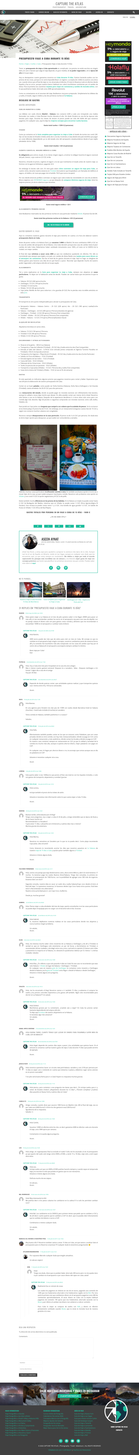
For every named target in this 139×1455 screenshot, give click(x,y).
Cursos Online (44, 12)
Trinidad (53, 171)
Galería (88, 12)
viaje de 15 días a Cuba (44, 850)
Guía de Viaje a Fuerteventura (84, 1428)
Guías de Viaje (77, 12)
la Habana (91, 848)
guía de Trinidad (52, 970)
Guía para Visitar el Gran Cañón (85, 1418)
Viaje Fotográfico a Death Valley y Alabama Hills (22, 1418)
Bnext (40, 1302)
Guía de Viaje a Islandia (82, 1430)
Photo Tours (29, 12)
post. (26, 293)
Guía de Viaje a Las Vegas (83, 1416)
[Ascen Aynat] (30, 541)
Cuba (39, 64)
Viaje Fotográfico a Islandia (14, 1414)
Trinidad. (79, 850)
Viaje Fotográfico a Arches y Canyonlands (19, 1426)
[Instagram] (61, 1441)
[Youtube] (72, 1441)
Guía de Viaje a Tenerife (82, 1423)
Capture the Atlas (69, 3)
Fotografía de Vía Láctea (51, 1423)
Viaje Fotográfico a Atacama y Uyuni (18, 1433)
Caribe (33, 64)
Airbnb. (80, 214)
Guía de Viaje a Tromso (82, 1433)
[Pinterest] (78, 1441)
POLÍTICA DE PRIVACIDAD (82, 1450)
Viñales (21, 496)
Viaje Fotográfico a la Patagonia (16, 1435)
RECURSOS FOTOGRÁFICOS (51, 1411)
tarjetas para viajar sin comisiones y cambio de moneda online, (70, 87)
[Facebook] (66, 1441)
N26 (89, 1293)
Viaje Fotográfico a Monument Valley (18, 1421)
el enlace (42, 1012)
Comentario (22, 1336)
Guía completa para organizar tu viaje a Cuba (55, 134)
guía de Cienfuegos (59, 968)
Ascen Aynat (50, 538)
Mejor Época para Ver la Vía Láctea (55, 1428)
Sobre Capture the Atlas (119, 1427)
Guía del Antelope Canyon (83, 1421)
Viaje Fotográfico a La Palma (15, 1423)
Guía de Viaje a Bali (81, 1435)
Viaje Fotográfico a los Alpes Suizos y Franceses (22, 1430)
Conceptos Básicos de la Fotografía (55, 1418)
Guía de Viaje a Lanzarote (83, 1426)
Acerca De (99, 12)
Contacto (110, 12)
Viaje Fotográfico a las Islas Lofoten (17, 1416)
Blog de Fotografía (60, 12)
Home (21, 64)
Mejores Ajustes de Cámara (53, 1421)
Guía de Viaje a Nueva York (83, 1414)
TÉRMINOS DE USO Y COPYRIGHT (59, 1450)
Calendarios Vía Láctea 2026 (53, 1416)
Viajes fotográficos (12, 1411)
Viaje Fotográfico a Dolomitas (15, 1428)
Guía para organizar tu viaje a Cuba (57, 272)
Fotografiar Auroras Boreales (53, 1426)
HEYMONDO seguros (41, 180)
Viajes (27, 64)
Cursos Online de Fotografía (53, 1414)
